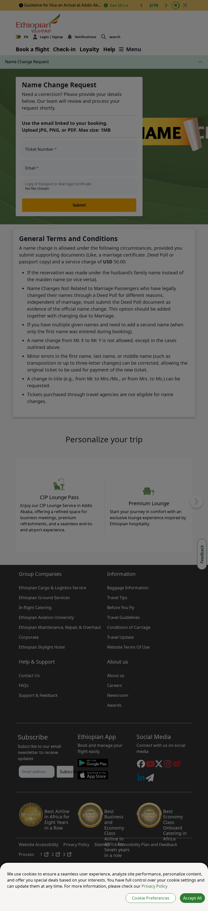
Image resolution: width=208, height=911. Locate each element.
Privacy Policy (154, 886)
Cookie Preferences (150, 898)
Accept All (192, 898)
